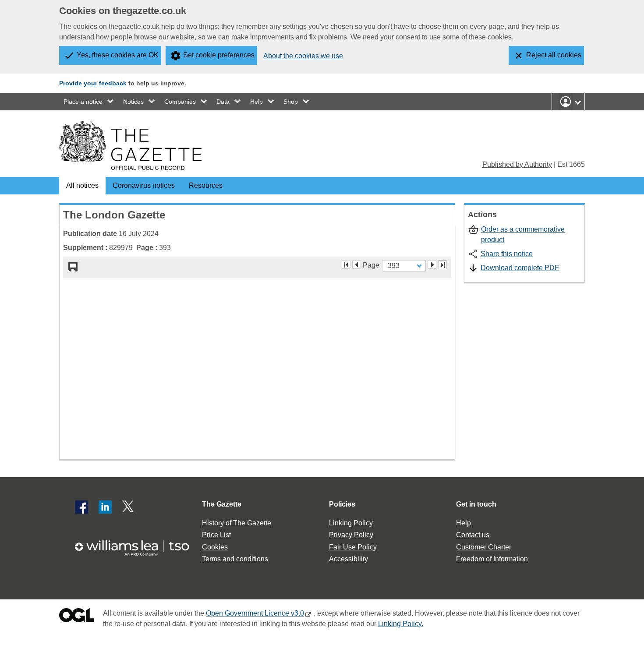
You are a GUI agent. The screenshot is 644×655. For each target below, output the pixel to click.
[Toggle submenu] (110, 101)
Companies (180, 101)
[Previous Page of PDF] (356, 264)
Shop (290, 101)
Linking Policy (351, 523)
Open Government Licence (76, 617)
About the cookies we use (303, 56)
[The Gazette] (130, 145)
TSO (137, 545)
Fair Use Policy (353, 547)
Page (371, 264)
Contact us (472, 535)
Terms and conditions (235, 559)
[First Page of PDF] (346, 264)
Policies (342, 504)
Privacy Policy (351, 535)
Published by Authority (517, 164)
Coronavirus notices (144, 185)
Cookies (215, 547)
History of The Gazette (236, 523)
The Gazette (221, 504)
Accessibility (348, 559)
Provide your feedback (93, 83)
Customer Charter (483, 547)
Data (223, 101)
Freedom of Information (492, 559)
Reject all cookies (553, 55)
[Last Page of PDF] (442, 265)
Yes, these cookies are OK (118, 55)
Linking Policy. (400, 623)
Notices (133, 101)
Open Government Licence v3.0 (255, 613)
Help (256, 101)
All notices (82, 185)
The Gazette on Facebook (81, 507)
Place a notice (83, 101)
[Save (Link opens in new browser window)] (73, 267)
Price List (216, 535)
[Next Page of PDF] (432, 264)
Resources (206, 185)
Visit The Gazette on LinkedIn (105, 507)
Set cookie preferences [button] (219, 55)
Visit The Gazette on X (128, 507)
